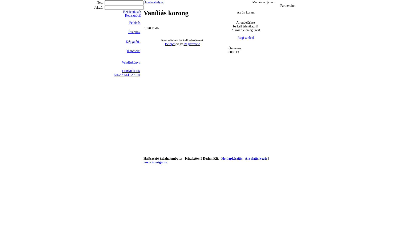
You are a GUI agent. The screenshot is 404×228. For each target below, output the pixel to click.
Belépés (170, 44)
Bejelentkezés (132, 12)
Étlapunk (134, 32)
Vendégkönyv (131, 62)
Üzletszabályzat (154, 2)
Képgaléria (133, 41)
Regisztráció (133, 15)
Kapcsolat (133, 51)
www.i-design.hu (155, 162)
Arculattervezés (256, 158)
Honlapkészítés (232, 158)
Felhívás (134, 22)
